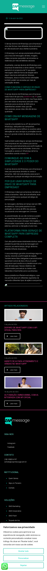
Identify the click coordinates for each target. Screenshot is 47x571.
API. (27, 153)
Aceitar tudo (23, 551)
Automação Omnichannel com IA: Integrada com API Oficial (21, 396)
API (36, 97)
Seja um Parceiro (15, 483)
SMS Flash (13, 516)
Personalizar (23, 558)
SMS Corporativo (15, 511)
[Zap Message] (23, 6)
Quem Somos (13, 478)
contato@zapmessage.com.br (15, 462)
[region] (23, 547)
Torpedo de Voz (14, 520)
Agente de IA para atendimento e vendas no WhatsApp (21, 362)
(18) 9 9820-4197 (10, 459)
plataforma (28, 97)
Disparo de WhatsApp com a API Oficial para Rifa (20, 328)
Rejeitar (23, 565)
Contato (11, 488)
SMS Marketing (14, 506)
